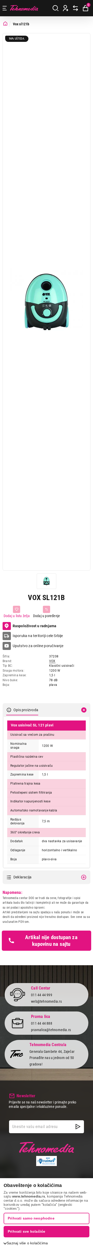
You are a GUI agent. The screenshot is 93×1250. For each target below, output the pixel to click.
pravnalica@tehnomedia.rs (51, 1030)
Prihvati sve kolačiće (26, 1231)
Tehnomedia (24, 8)
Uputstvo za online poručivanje (38, 646)
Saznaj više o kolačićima (27, 1243)
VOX (52, 661)
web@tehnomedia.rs (46, 1001)
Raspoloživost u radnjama (35, 626)
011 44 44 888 (41, 1023)
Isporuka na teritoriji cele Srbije (38, 636)
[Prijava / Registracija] (65, 8)
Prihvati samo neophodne (31, 1218)
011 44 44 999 (41, 995)
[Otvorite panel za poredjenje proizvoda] (75, 8)
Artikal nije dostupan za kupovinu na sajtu (51, 940)
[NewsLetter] (78, 1127)
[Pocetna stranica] (5, 24)
